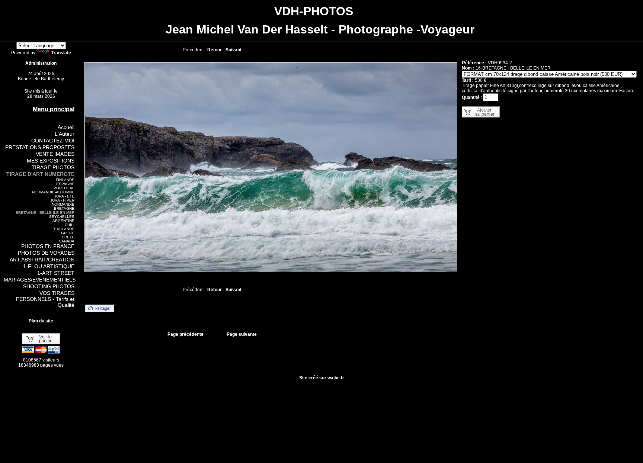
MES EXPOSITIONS (50, 161)
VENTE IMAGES (55, 154)
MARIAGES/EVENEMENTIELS (40, 280)
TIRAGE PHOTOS (53, 167)
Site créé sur (321, 377)
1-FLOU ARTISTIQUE (48, 266)
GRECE (67, 233)
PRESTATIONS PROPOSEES (39, 147)
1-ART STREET (55, 273)
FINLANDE (65, 180)
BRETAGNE (64, 208)
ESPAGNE (65, 184)
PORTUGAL (64, 188)
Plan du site (41, 321)
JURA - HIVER (62, 200)
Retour (214, 49)
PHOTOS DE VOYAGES (46, 253)
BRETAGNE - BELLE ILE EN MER (45, 212)
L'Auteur (64, 134)
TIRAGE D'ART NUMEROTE (40, 174)
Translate (61, 52)
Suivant (233, 49)
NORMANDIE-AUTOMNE (53, 192)
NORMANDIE (63, 204)
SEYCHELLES (61, 217)
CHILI (69, 225)
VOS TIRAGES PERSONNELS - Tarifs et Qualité (45, 299)
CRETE (68, 237)
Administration (41, 63)
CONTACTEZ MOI (52, 141)
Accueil (66, 127)
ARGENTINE (63, 221)
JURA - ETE (64, 196)
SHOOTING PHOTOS (48, 286)
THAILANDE (63, 229)
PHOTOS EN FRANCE (47, 246)
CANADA (66, 241)
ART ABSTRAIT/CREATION (42, 260)
